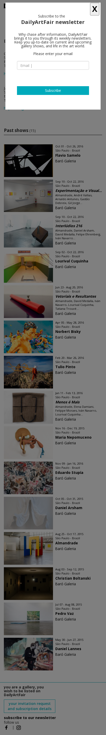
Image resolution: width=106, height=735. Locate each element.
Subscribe (53, 90)
